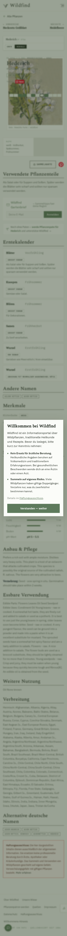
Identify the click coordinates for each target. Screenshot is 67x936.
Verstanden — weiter (33, 508)
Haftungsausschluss (31, 498)
